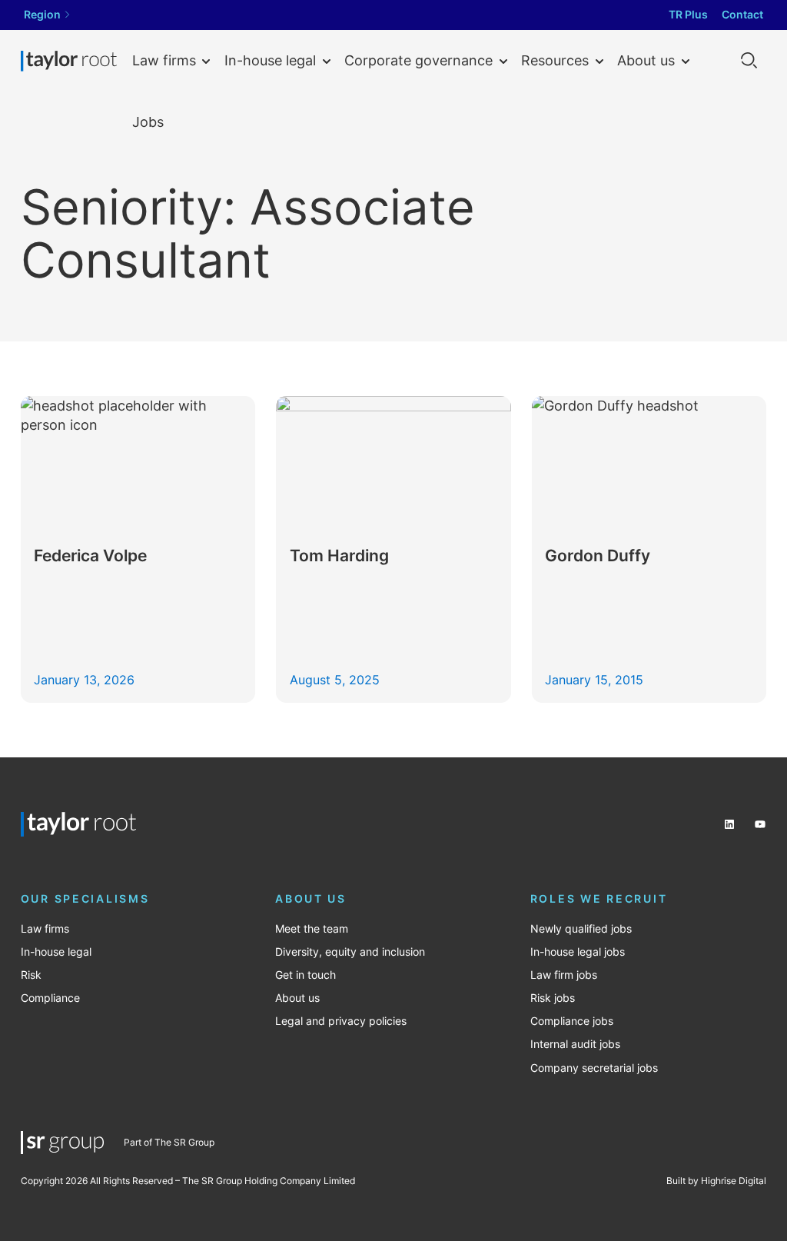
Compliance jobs (571, 1021)
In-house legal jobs (577, 952)
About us (646, 60)
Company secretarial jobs (594, 1068)
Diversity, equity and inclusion (350, 952)
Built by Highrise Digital (716, 1180)
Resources (555, 60)
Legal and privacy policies (341, 1021)
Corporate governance (418, 60)
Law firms (164, 60)
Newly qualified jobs (581, 929)
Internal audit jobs (575, 1044)
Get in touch (305, 975)
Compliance (50, 998)
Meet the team (311, 929)
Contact (742, 14)
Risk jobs (552, 998)
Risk (31, 975)
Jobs (148, 122)
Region (42, 14)
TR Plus (688, 14)
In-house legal (270, 60)
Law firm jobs (563, 975)
